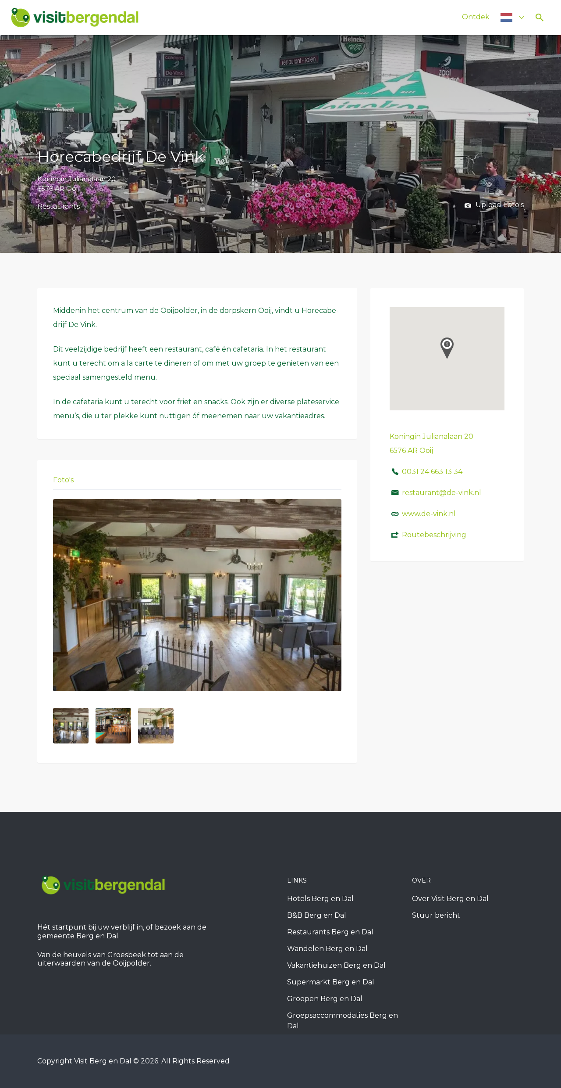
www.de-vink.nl (429, 514)
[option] (197, 595)
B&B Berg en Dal (316, 915)
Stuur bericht (436, 915)
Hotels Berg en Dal (320, 898)
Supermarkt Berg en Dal (330, 982)
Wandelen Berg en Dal (327, 948)
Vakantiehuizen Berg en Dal (336, 965)
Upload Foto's (499, 205)
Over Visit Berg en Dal (450, 898)
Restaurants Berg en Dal (330, 932)
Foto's (63, 480)
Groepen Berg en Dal (324, 999)
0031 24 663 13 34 (432, 471)
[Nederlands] (509, 17)
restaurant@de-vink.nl (441, 492)
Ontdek (476, 17)
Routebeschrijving (434, 535)
